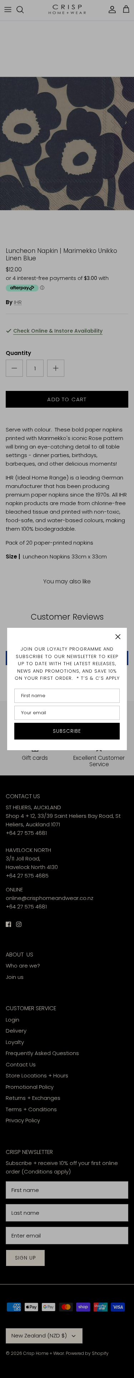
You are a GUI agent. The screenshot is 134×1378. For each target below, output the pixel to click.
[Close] (118, 637)
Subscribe (67, 731)
